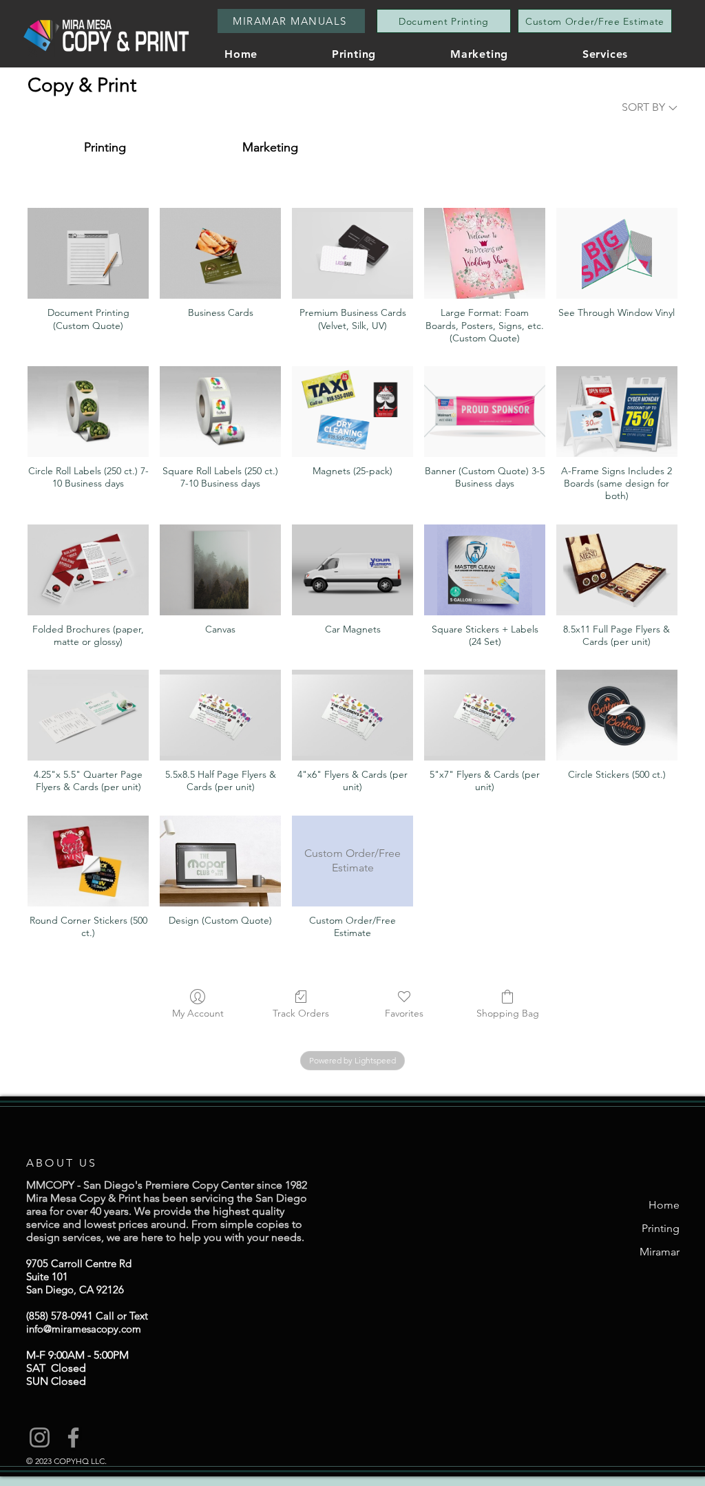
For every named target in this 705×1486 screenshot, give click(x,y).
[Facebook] (73, 1437)
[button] (633, 54)
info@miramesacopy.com (83, 1328)
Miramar (660, 1251)
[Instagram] (39, 1437)
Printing (661, 1228)
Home (664, 1204)
